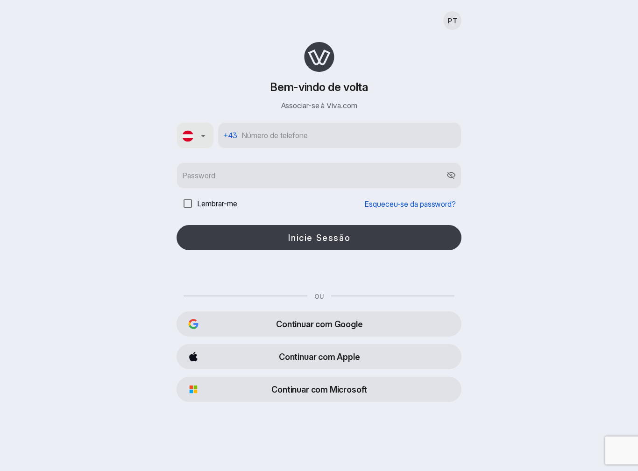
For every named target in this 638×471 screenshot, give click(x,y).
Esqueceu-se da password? (410, 204)
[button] (195, 135)
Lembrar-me (217, 203)
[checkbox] (187, 203)
